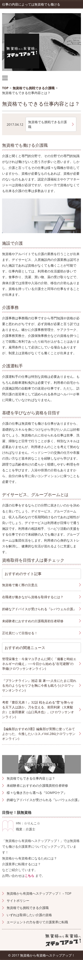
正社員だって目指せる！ (41, 764)
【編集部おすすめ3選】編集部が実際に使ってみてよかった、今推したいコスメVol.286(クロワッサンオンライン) (38, 734)
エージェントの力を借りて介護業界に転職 (37, 922)
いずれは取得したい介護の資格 (29, 915)
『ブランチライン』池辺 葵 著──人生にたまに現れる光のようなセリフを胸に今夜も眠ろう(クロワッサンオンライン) (39, 685)
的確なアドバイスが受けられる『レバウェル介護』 (44, 800)
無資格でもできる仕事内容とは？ (31, 778)
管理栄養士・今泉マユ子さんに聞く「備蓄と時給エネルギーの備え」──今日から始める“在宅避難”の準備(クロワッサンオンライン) (39, 664)
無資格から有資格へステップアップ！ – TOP (39, 893)
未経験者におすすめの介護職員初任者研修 (37, 785)
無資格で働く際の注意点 (20, 585)
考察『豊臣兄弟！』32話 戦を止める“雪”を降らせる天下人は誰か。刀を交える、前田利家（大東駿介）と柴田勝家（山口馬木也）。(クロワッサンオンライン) (38, 709)
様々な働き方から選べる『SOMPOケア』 (37, 792)
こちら (29, 875)
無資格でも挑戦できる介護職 (47, 124)
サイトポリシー (18, 900)
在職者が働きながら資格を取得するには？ (32, 597)
